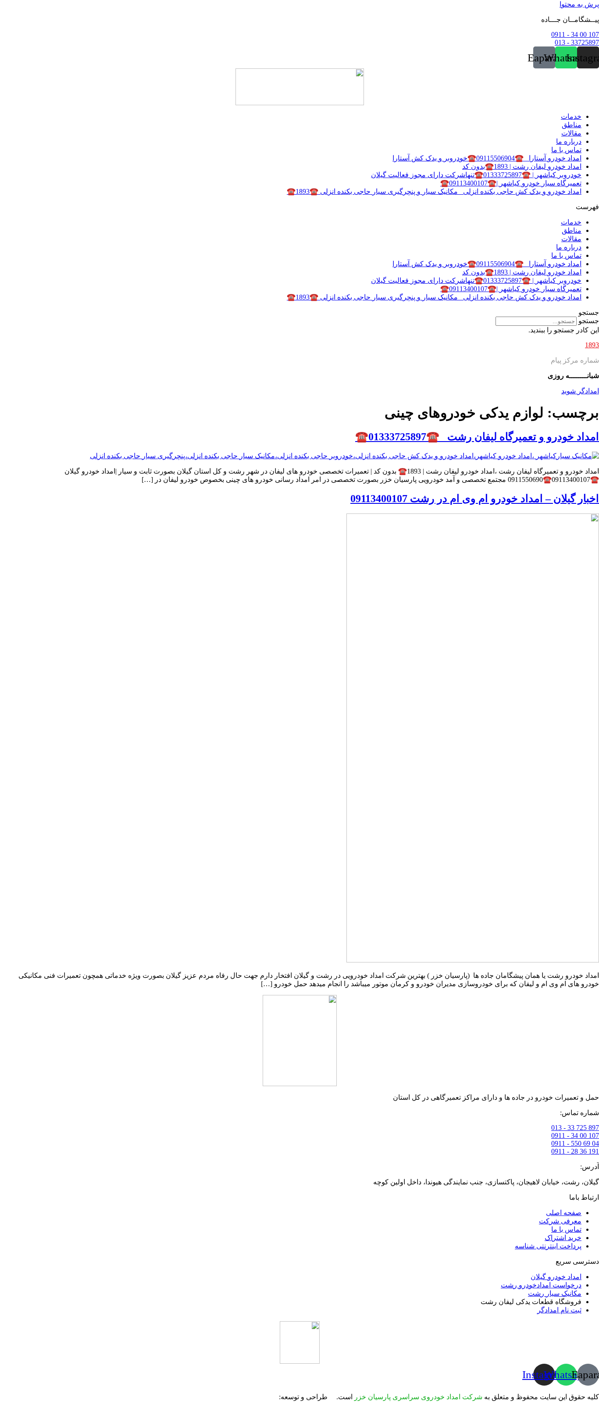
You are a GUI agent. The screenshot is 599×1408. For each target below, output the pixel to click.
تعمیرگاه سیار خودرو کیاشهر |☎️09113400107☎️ (510, 183)
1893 (592, 345)
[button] (299, 207)
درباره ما (568, 141)
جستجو (588, 320)
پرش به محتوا (579, 4)
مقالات (571, 133)
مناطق (571, 124)
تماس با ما (566, 149)
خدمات (571, 116)
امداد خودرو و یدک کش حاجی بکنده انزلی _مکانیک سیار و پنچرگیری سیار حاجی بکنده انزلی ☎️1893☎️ (434, 191)
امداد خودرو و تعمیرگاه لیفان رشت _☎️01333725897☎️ (477, 436)
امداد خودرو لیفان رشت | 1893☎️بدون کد (521, 166)
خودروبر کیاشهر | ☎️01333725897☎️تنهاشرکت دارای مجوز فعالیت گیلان (476, 174)
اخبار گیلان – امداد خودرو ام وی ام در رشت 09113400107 (474, 498)
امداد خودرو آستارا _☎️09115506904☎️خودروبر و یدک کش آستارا (486, 158)
